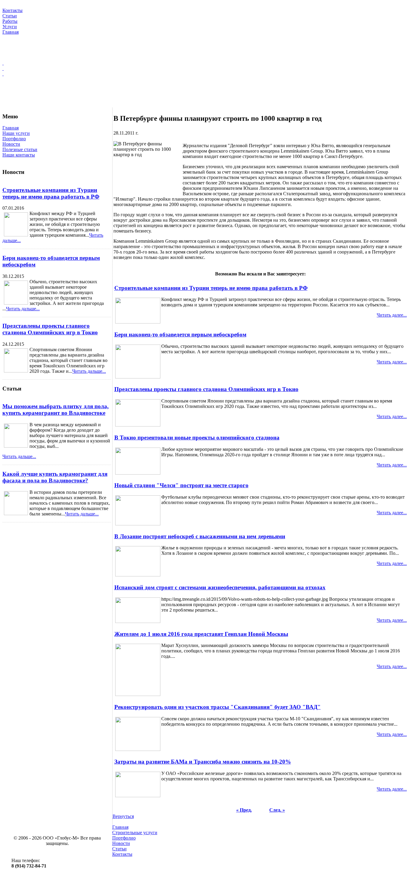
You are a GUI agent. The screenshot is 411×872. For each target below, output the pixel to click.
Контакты (122, 854)
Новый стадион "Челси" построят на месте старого (181, 485)
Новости (11, 144)
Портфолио (14, 138)
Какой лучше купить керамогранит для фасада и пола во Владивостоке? (54, 477)
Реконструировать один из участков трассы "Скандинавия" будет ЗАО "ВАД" (217, 707)
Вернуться (123, 816)
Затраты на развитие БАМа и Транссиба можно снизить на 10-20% (202, 761)
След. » (277, 810)
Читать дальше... (23, 308)
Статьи (119, 848)
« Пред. (244, 810)
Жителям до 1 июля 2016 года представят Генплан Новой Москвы (201, 634)
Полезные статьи (19, 149)
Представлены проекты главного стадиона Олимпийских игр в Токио (50, 329)
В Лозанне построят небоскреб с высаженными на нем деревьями (199, 536)
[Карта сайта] (205, 68)
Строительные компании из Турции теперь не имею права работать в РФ (50, 193)
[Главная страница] (205, 63)
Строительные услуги (134, 832)
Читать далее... (392, 315)
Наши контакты (18, 154)
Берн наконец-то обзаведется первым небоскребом (180, 334)
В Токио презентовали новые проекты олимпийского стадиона (197, 437)
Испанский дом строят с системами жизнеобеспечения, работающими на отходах (220, 587)
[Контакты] (205, 74)
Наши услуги (16, 133)
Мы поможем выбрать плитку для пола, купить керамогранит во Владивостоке (55, 409)
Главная (10, 127)
